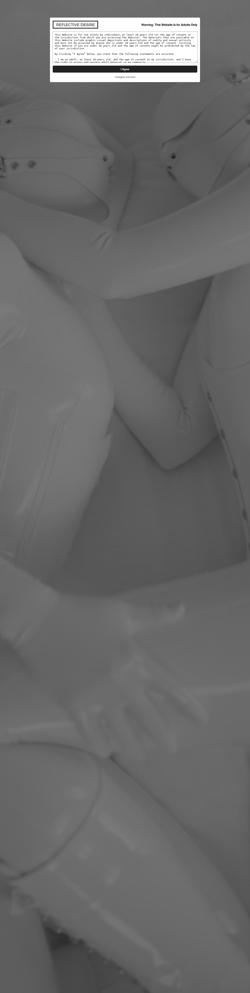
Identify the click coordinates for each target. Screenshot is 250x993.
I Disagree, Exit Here (125, 76)
